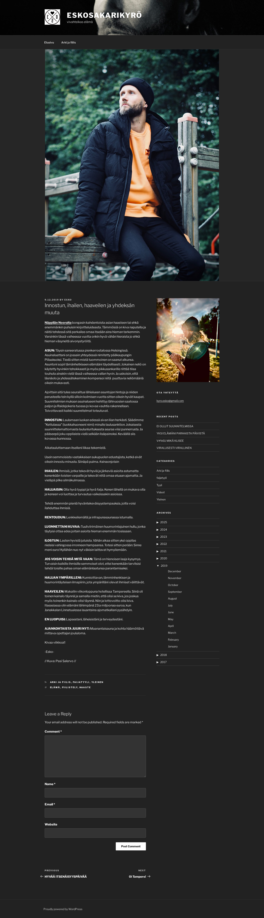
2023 (163, 536)
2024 (163, 529)
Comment (53, 731)
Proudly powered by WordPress (62, 909)
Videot (161, 492)
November (174, 578)
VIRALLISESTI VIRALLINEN (174, 447)
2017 (163, 662)
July (170, 605)
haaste (85, 687)
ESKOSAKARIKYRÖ (104, 15)
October (173, 585)
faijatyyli (81, 682)
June (171, 612)
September (175, 591)
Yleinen (97, 682)
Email (50, 804)
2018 (163, 654)
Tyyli (159, 485)
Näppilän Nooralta (58, 322)
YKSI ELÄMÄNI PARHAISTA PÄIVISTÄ (181, 433)
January (173, 646)
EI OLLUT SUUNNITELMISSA (175, 426)
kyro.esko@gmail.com (170, 400)
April (171, 626)
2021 (163, 551)
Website (51, 824)
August (172, 598)
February (173, 639)
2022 (163, 543)
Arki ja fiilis (68, 42)
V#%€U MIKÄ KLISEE (170, 440)
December (174, 571)
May (170, 619)
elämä (55, 687)
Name (50, 784)
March (172, 632)
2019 (164, 565)
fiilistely (70, 687)
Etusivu (49, 42)
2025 (163, 522)
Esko (68, 299)
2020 (163, 558)
